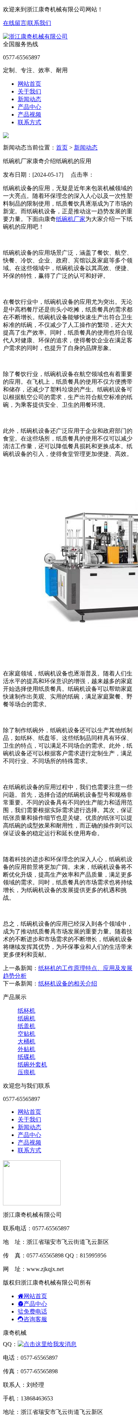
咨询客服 (35, 1319)
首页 (62, 147)
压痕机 (26, 1072)
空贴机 (26, 1034)
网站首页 (29, 84)
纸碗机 (26, 1018)
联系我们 (39, 23)
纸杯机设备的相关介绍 (67, 983)
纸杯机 (26, 1010)
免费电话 (35, 1311)
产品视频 (29, 114)
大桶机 (26, 1041)
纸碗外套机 (32, 1064)
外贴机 (26, 1049)
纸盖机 (26, 1026)
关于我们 (29, 91)
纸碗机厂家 (70, 219)
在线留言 (14, 23)
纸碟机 (26, 1057)
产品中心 (29, 107)
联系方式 (29, 122)
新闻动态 (29, 99)
